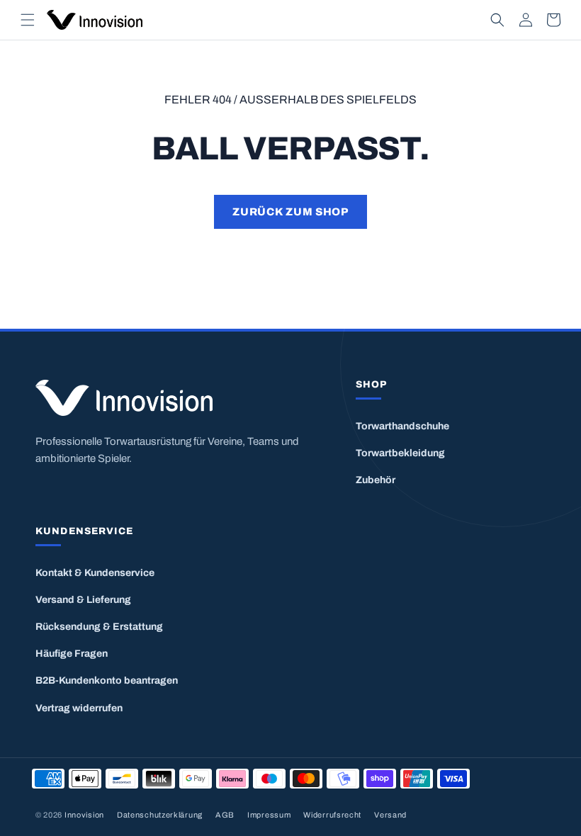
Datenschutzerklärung (160, 814)
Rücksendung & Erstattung (99, 626)
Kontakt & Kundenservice (94, 572)
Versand (390, 814)
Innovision (84, 814)
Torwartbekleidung (400, 453)
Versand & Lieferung (83, 599)
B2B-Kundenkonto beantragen (106, 680)
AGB (225, 814)
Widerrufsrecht (332, 814)
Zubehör (375, 480)
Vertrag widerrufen (79, 708)
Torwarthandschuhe (402, 426)
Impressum (268, 814)
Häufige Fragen (71, 653)
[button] (27, 19)
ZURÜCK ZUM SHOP (290, 212)
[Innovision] (177, 398)
